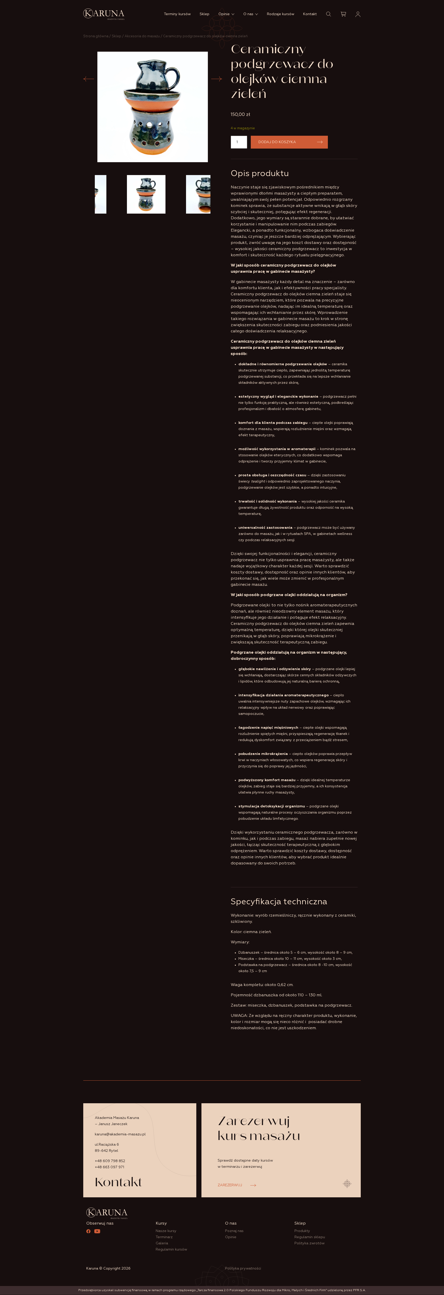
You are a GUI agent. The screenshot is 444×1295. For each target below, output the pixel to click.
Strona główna (95, 36)
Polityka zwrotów (309, 1243)
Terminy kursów (177, 14)
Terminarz (164, 1237)
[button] (328, 14)
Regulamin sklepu (309, 1237)
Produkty (302, 1231)
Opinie (224, 14)
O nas (248, 14)
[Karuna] (103, 14)
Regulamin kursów (171, 1249)
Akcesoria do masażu (142, 36)
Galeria (162, 1243)
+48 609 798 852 (110, 1161)
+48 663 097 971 (109, 1167)
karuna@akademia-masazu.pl (120, 1134)
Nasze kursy (166, 1231)
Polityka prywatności (243, 1268)
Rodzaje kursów (280, 14)
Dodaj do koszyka (277, 142)
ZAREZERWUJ (230, 1185)
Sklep (204, 14)
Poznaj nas (234, 1231)
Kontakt (310, 14)
